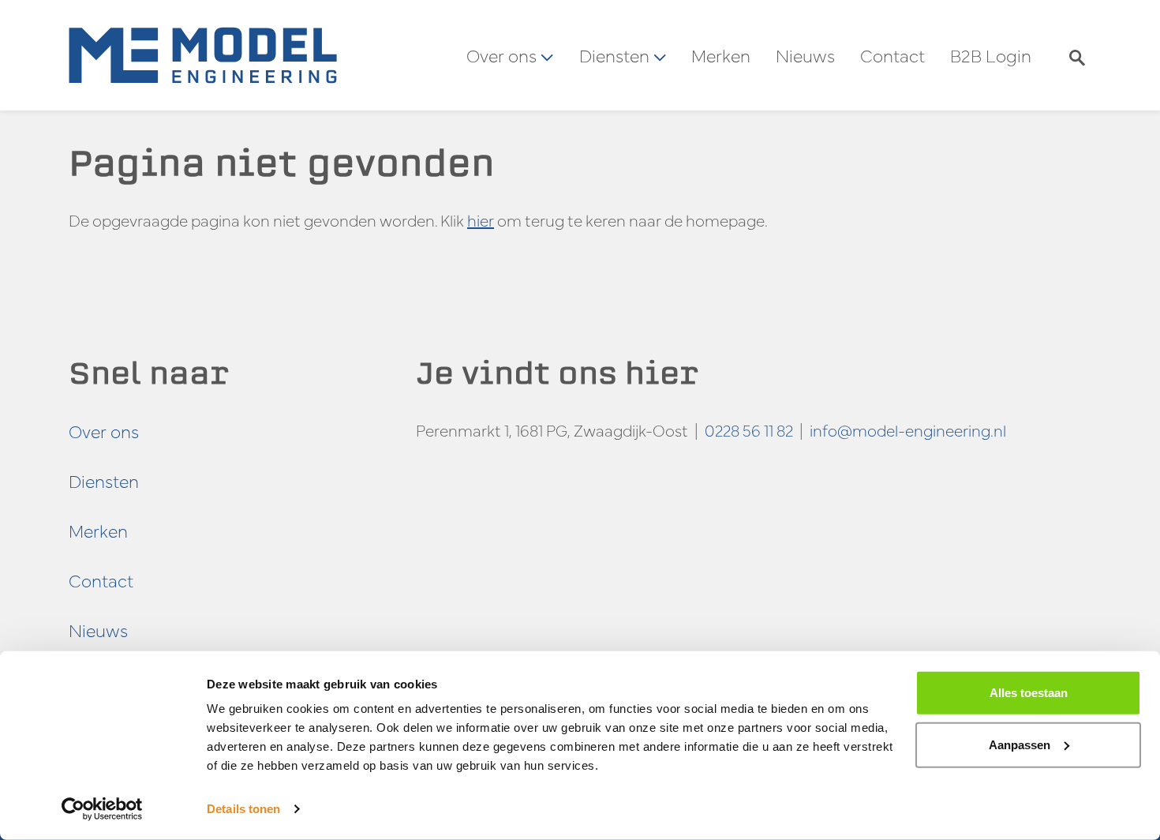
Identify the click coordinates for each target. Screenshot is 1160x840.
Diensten (104, 480)
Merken (720, 55)
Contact (892, 55)
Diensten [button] (616, 55)
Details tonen (243, 809)
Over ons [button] (503, 55)
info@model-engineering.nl (908, 430)
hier (480, 220)
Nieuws (805, 55)
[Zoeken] (1077, 55)
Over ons (104, 430)
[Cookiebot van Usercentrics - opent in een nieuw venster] (102, 809)
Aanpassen (1019, 744)
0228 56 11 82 (749, 430)
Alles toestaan (1029, 692)
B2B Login (990, 55)
